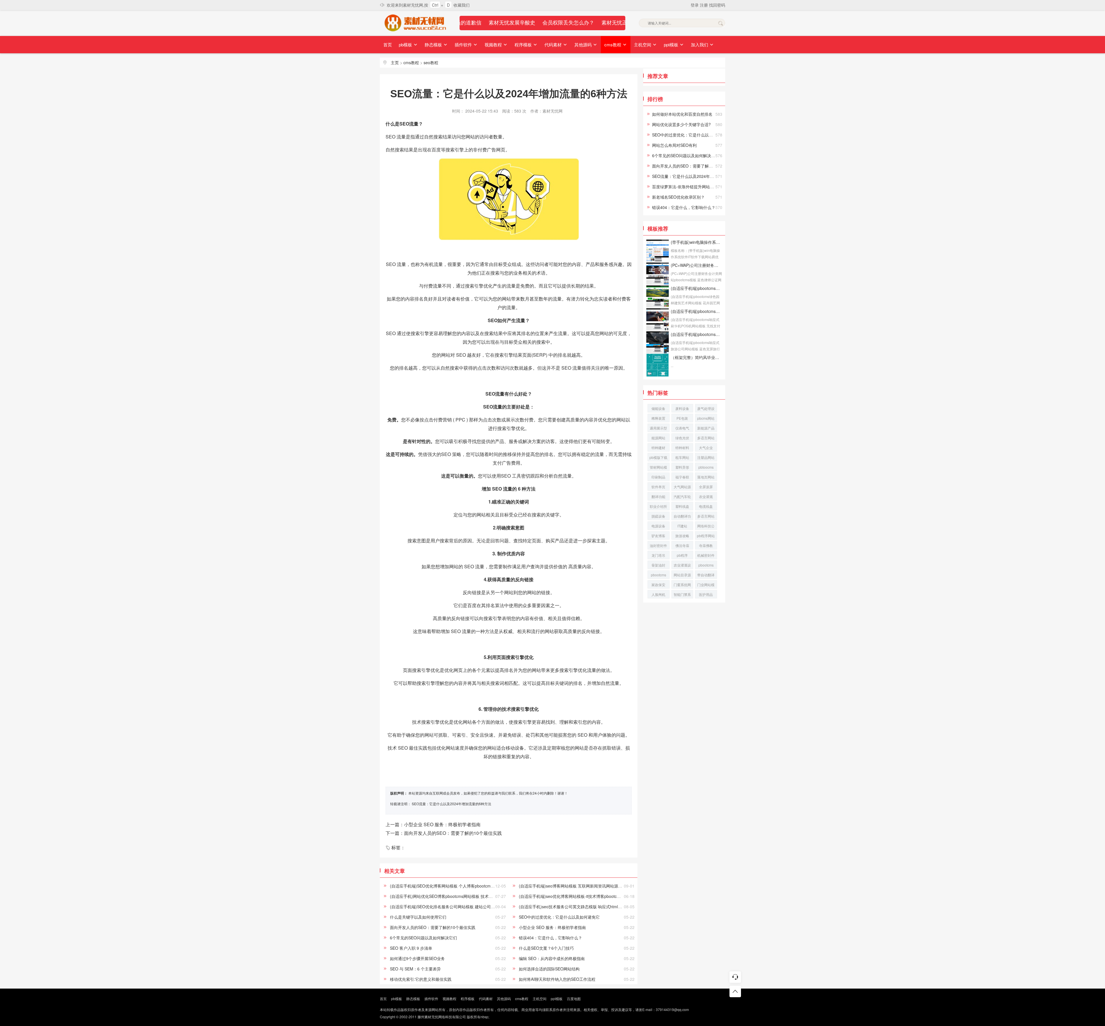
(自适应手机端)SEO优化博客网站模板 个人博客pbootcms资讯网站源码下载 (457, 886)
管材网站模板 (658, 468)
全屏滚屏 (706, 486)
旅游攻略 (682, 535)
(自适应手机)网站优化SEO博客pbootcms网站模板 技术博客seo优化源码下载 (458, 896)
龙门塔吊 (658, 555)
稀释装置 (658, 418)
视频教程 (494, 44)
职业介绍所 (658, 506)
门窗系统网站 (682, 585)
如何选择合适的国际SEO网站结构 (549, 969)
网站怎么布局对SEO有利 (674, 145)
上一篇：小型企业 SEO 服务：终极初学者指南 (433, 824)
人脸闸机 (658, 594)
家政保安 (658, 584)
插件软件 (464, 44)
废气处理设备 (706, 409)
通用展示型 (658, 427)
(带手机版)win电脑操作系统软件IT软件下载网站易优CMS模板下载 (696, 242)
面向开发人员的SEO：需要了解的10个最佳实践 (432, 927)
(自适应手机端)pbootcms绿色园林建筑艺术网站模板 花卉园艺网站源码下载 (696, 288)
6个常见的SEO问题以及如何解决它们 (423, 938)
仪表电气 (682, 427)
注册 (704, 5)
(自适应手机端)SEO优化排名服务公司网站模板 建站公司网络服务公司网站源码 (460, 906)
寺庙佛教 (706, 545)
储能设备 (658, 408)
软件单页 (658, 486)
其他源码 (583, 44)
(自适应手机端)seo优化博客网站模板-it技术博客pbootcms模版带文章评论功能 (588, 896)
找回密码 (717, 5)
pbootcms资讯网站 (706, 566)
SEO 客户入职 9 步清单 (411, 948)
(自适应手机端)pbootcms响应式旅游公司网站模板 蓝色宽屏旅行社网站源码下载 (696, 334)
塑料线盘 (682, 506)
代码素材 (553, 44)
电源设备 (658, 525)
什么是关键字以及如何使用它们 (418, 917)
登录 (695, 5)
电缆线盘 (706, 506)
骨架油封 (658, 565)
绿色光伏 (682, 437)
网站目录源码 (682, 575)
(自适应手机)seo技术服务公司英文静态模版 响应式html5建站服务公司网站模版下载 (593, 906)
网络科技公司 (706, 526)
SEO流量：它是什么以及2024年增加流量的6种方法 (451, 803)
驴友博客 (658, 535)
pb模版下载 (658, 457)
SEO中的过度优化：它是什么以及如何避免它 (559, 917)
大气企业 (706, 447)
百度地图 (574, 998)
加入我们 (700, 44)
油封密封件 (658, 545)
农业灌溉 (706, 496)
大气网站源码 (682, 487)
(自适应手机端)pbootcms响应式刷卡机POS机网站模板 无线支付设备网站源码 (696, 311)
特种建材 (658, 447)
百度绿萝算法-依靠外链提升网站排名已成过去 (693, 186)
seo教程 (431, 62)
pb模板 (406, 44)
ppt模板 (671, 44)
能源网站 (658, 437)
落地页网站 (706, 476)
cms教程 (613, 44)
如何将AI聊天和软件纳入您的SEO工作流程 (557, 979)
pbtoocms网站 (706, 468)
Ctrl (435, 5)
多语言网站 (706, 437)
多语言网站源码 (706, 517)
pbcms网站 (706, 418)
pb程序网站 (706, 535)
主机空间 (643, 44)
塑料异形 (682, 467)
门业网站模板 (706, 585)
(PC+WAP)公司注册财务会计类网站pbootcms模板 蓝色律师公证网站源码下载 (696, 265)
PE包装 (682, 418)
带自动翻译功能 (706, 575)
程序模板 (524, 44)
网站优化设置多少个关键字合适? (681, 124)
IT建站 (682, 525)
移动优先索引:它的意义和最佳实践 (420, 979)
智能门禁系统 (682, 595)
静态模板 (434, 44)
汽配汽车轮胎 (682, 497)
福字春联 (682, 476)
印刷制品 (658, 476)
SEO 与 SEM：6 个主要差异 (415, 969)
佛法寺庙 (682, 545)
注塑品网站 (706, 457)
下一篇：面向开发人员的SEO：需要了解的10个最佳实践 (444, 833)
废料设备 (682, 408)
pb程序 (682, 555)
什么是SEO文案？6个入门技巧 (546, 948)
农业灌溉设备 (682, 566)
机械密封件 (706, 555)
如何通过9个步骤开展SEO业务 (417, 958)
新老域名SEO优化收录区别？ (678, 197)
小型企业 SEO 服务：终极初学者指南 (552, 927)
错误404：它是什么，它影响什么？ (550, 938)
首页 (387, 44)
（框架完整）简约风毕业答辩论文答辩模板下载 (696, 357)
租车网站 (682, 457)
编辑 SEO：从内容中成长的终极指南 (552, 958)
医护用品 (706, 594)
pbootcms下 (658, 575)
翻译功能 (658, 496)
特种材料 (682, 447)
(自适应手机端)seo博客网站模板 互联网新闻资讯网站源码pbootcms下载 (583, 886)
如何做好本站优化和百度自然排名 (682, 114)
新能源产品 (706, 427)
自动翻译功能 (682, 517)
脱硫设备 (658, 516)
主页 (395, 62)
